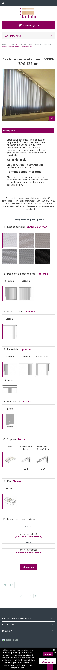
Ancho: (28, 526)
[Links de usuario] (4, 3)
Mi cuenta (7, 631)
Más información (47, 660)
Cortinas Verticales (24, 44)
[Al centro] (9, 393)
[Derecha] (26, 293)
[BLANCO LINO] (26, 240)
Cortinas (12, 44)
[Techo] (9, 459)
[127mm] (9, 421)
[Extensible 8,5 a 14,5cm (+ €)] (26, 459)
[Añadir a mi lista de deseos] (5, 585)
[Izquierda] (9, 293)
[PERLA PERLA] (26, 256)
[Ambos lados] (42, 369)
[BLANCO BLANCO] (9, 240)
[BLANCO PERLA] (9, 256)
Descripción (9, 130)
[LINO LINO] (42, 240)
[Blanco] (9, 501)
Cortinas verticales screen (42, 44)
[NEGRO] (42, 256)
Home (4, 44)
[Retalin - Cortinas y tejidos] (28, 13)
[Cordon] (9, 331)
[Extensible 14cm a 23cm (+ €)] (42, 459)
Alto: (28, 542)
